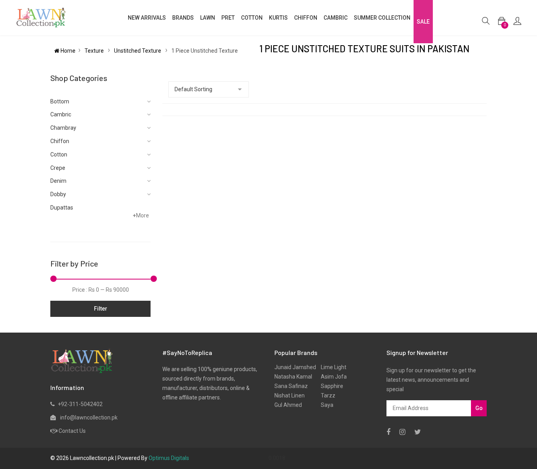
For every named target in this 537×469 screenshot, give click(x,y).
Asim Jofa (331, 376)
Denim (58, 181)
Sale (423, 21)
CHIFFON (305, 18)
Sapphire (329, 386)
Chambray (63, 128)
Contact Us (72, 431)
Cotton (58, 154)
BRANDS (183, 18)
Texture (95, 51)
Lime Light (331, 367)
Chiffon (59, 141)
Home (67, 51)
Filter (100, 308)
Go (479, 408)
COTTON (252, 18)
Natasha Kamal (293, 376)
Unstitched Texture (138, 51)
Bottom (59, 101)
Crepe (57, 168)
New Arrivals (147, 18)
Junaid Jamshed (295, 367)
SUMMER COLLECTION (382, 18)
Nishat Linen (289, 395)
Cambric (336, 18)
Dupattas (61, 207)
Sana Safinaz (291, 386)
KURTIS (278, 18)
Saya (324, 405)
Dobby (58, 194)
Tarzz (325, 395)
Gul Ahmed (288, 405)
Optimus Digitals (169, 458)
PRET (228, 18)
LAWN (207, 18)
